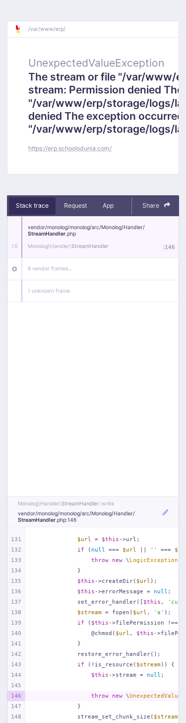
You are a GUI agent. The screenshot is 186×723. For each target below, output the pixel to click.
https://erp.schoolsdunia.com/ (70, 148)
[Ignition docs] (21, 29)
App (108, 205)
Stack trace (32, 205)
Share (151, 205)
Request (75, 205)
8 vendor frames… (50, 268)
